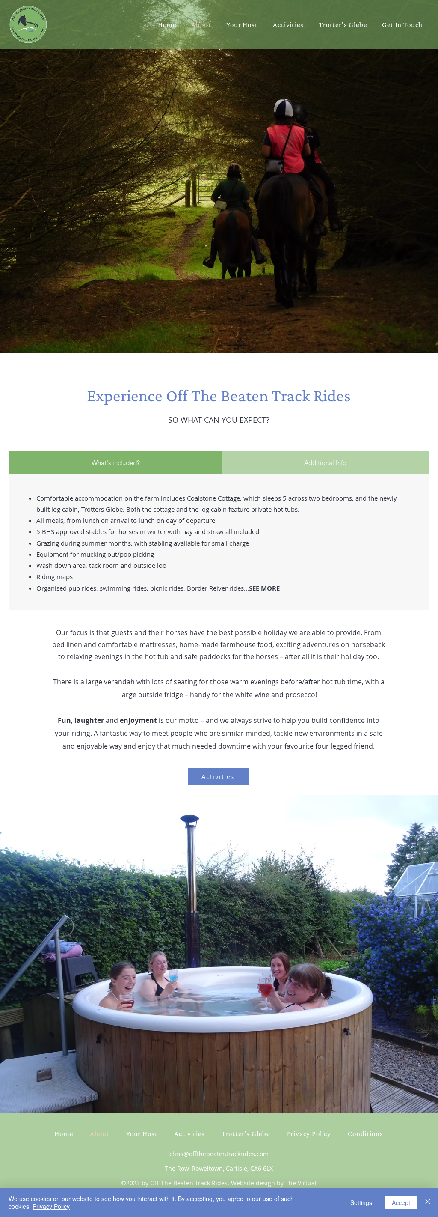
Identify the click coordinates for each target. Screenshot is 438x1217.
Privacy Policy (51, 1206)
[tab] (115, 462)
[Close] (428, 1202)
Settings (361, 1202)
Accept (401, 1202)
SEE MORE (264, 588)
